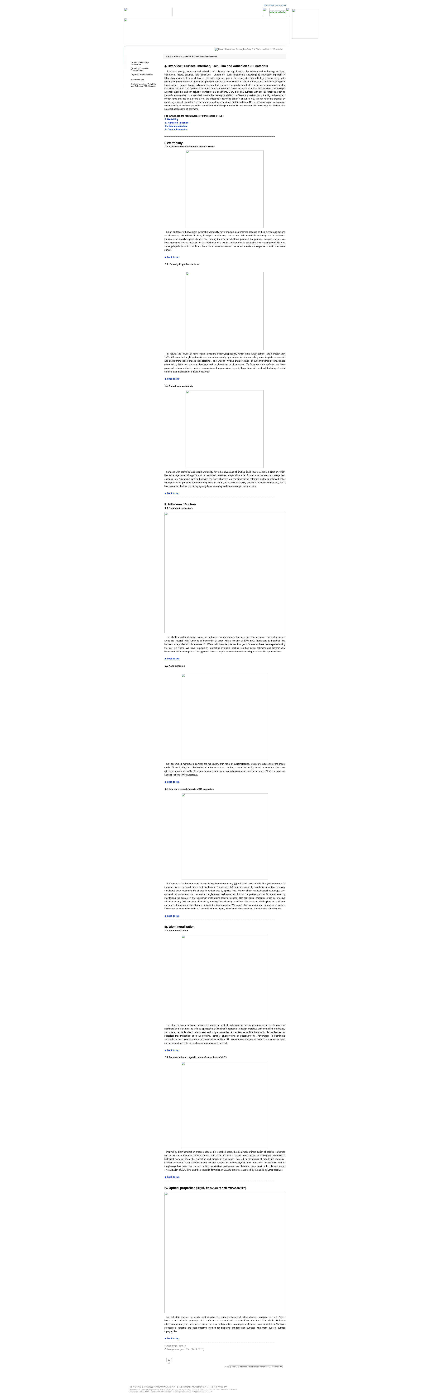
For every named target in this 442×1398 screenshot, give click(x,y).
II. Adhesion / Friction (176, 122)
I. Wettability (171, 119)
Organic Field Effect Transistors (140, 63)
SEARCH (271, 5)
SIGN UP (283, 5)
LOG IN (277, 5)
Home (220, 49)
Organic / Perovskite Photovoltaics (140, 69)
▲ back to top (171, 257)
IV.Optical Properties (175, 129)
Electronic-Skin (138, 80)
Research (229, 49)
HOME (266, 5)
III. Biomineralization (176, 126)
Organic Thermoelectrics (142, 75)
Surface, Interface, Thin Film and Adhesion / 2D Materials (143, 85)
